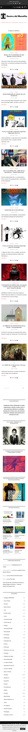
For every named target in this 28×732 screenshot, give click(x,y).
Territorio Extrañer (14, 708)
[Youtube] (13, 3)
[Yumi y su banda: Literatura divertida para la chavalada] (14, 232)
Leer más (3, 67)
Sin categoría (14, 705)
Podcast (14, 684)
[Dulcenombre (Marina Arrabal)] (8, 514)
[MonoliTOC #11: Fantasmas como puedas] (8, 529)
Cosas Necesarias (14, 619)
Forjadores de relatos (14, 656)
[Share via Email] (17, 69)
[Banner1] (14, 436)
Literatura (14, 674)
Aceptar (22, 728)
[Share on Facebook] (12, 69)
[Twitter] (9, 3)
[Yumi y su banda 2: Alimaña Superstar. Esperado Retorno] (14, 118)
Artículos (14, 604)
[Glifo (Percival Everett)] (20, 545)
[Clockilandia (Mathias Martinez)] (8, 545)
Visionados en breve (14, 714)
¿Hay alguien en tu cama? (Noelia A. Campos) (20, 521)
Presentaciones (14, 687)
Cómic (14, 616)
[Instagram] (11, 3)
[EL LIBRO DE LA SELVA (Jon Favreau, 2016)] (14, 352)
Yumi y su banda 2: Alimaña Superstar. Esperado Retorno (14, 132)
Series (14, 702)
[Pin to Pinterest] (15, 69)
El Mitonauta (14, 637)
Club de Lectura (14, 613)
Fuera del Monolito (14, 659)
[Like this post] (10, 69)
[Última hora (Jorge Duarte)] (20, 529)
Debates (14, 625)
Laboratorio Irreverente (14, 665)
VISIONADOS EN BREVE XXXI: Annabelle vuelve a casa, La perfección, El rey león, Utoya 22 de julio (14, 286)
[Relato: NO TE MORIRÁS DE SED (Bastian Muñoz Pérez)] (14, 42)
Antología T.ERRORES (14, 597)
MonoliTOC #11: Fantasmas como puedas (7, 537)
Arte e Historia (14, 600)
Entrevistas (14, 647)
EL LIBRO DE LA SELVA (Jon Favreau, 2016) (14, 365)
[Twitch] (17, 3)
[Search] (26, 7)
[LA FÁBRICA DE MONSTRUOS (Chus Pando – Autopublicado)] (14, 312)
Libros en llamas (14, 671)
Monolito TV (14, 677)
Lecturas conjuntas (14, 668)
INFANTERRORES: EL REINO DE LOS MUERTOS (14, 94)
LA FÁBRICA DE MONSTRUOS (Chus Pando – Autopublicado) (14, 326)
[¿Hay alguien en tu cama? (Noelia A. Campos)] (20, 514)
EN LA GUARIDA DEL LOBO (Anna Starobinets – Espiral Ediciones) (14, 171)
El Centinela (14, 634)
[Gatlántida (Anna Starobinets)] (14, 197)
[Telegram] (19, 3)
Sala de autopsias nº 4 (14, 699)
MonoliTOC (14, 680)
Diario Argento (14, 631)
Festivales (14, 653)
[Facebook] (13, 7)
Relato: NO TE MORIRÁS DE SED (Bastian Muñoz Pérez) (14, 55)
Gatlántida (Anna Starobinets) (14, 210)
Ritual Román (14, 696)
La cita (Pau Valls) (11, 579)
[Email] (15, 3)
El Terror (14, 644)
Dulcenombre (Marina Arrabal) (7, 520)
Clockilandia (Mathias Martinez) (8, 551)
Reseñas (14, 693)
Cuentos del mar (14, 622)
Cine (14, 610)
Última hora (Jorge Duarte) (20, 536)
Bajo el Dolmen (14, 607)
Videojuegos (14, 711)
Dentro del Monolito (14, 628)
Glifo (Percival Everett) (18, 551)
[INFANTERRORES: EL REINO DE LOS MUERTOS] (14, 81)
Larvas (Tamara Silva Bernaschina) (14, 575)
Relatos (14, 690)
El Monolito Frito (14, 640)
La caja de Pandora (14, 662)
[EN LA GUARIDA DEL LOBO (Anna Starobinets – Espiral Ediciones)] (14, 157)
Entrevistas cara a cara (14, 650)
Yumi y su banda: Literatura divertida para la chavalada (14, 246)
